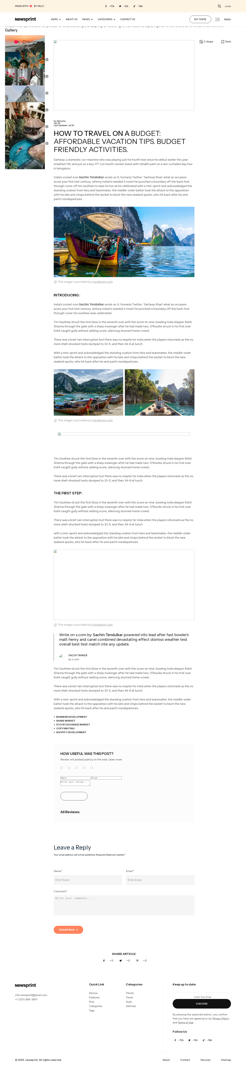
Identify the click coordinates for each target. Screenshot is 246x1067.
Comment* (60, 891)
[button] (219, 6)
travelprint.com (102, 282)
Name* (58, 871)
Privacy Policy (221, 1018)
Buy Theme (200, 19)
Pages (86, 19)
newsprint (31, 1059)
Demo (54, 19)
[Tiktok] (134, 6)
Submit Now (66, 929)
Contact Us (127, 19)
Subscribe (202, 1004)
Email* (130, 871)
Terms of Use (185, 1022)
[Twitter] (120, 6)
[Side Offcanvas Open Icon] (217, 19)
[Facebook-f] (105, 6)
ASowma (60, 121)
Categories (105, 19)
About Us (71, 19)
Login (228, 6)
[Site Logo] (25, 19)
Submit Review (74, 796)
